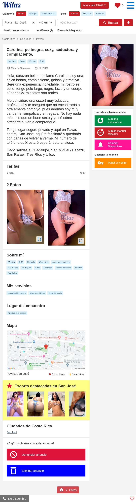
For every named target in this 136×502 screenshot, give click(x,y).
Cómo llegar (57, 374)
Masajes (33, 13)
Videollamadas (48, 13)
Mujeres (74, 13)
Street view (76, 374)
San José (12, 432)
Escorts (21, 13)
